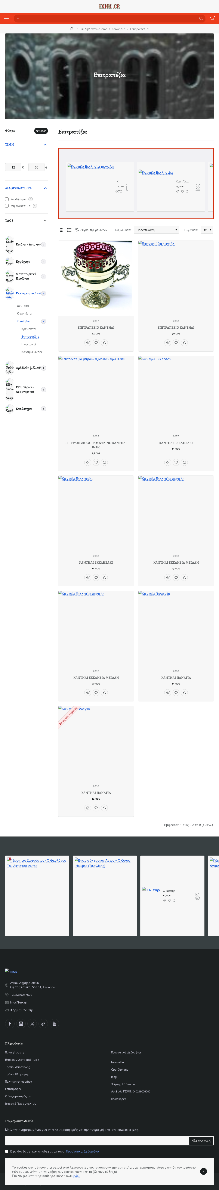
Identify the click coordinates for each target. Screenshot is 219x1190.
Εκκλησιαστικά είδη (93, 29)
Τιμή (9, 144)
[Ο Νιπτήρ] (151, 896)
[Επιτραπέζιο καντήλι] (176, 278)
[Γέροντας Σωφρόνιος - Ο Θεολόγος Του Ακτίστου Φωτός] (37, 888)
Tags (9, 220)
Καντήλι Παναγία (176, 677)
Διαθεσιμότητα (18, 188)
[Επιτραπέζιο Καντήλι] (96, 278)
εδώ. (76, 1175)
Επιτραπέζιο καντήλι (176, 327)
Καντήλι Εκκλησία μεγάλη (117, 181)
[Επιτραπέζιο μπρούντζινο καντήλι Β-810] (96, 394)
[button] (116, 191)
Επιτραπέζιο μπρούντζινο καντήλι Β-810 (96, 445)
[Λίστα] (69, 229)
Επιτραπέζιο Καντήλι (96, 327)
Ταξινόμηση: (123, 230)
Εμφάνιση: (191, 230)
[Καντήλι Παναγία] (176, 628)
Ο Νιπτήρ (169, 891)
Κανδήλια (119, 29)
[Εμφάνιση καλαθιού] (212, 18)
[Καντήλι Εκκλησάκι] (156, 187)
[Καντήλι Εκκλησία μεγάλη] (91, 187)
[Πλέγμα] (61, 229)
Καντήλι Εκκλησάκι (182, 181)
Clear (42, 130)
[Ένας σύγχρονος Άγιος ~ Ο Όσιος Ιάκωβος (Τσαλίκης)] (105, 888)
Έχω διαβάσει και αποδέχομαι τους (54, 1151)
